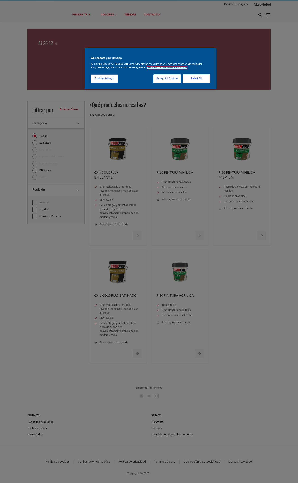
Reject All (196, 78)
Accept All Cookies (167, 78)
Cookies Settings (104, 78)
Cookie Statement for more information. (167, 68)
